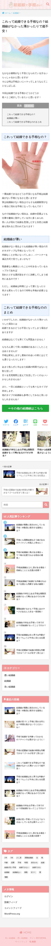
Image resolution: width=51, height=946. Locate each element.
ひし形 (18, 858)
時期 (26, 863)
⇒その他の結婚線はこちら (25, 408)
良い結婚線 (9, 687)
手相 (19, 863)
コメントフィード (13, 908)
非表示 (29, 105)
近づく (33, 872)
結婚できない (24, 867)
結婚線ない (17, 872)
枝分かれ (34, 863)
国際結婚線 (29, 858)
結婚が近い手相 (10, 867)
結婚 (42, 863)
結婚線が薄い (13, 118)
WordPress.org (12, 914)
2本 (5, 858)
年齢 (6, 863)
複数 (26, 872)
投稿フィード (10, 902)
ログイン (8, 896)
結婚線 (7, 681)
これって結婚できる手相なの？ (21, 114)
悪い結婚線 (9, 675)
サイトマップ (21, 942)
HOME (27, 932)
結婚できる (37, 867)
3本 (11, 858)
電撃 (6, 877)
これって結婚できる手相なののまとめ (24, 122)
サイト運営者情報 (38, 938)
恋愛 (12, 863)
